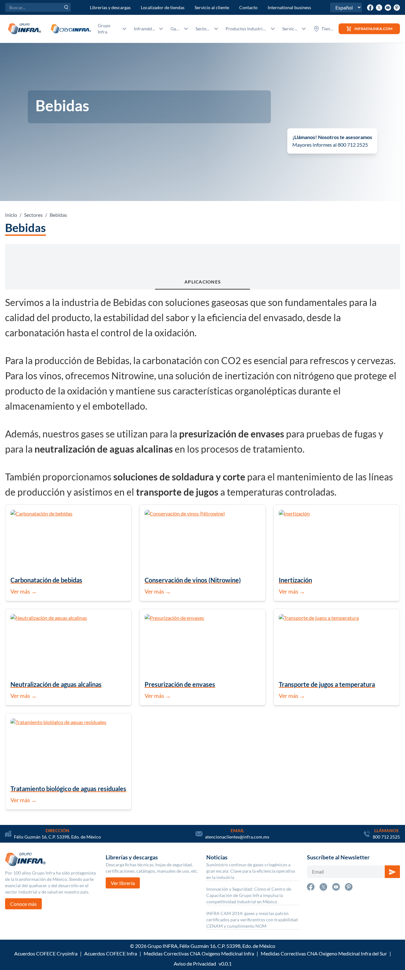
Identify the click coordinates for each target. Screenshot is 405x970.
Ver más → (23, 591)
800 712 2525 (386, 836)
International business (289, 7)
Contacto (248, 7)
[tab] (202, 267)
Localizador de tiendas (162, 7)
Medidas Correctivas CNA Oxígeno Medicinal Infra (199, 953)
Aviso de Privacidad (195, 964)
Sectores (33, 215)
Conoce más (23, 904)
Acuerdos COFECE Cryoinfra (46, 953)
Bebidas (58, 215)
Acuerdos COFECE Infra (110, 953)
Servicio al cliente (212, 7)
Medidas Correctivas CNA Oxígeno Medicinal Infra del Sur (324, 953)
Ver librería (123, 883)
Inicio (11, 215)
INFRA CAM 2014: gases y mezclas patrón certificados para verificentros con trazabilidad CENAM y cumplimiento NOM (252, 920)
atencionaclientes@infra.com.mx (237, 836)
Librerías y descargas (110, 7)
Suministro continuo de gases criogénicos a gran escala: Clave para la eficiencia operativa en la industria (250, 871)
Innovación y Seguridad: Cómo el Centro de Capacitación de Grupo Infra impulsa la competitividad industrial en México (248, 895)
